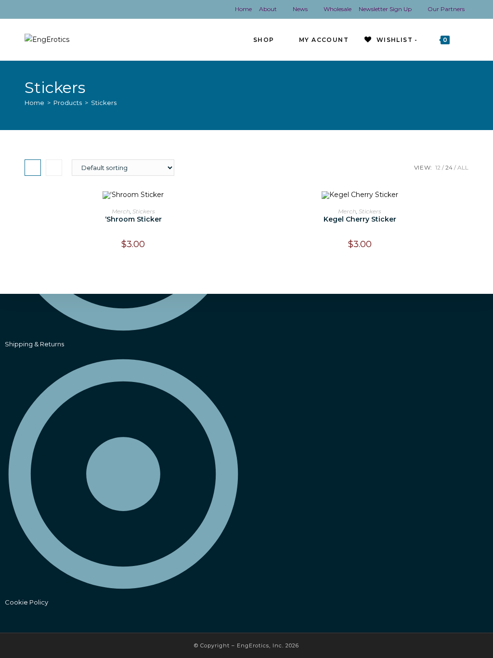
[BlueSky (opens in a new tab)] (80, 9)
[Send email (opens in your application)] (96, 9)
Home (243, 9)
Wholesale (337, 9)
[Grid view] (33, 167)
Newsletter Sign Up (385, 9)
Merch (121, 211)
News (300, 9)
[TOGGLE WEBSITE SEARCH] (466, 40)
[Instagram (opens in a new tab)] (48, 9)
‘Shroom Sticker (133, 219)
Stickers (104, 102)
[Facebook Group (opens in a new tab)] (34, 9)
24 (449, 167)
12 (438, 167)
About (268, 9)
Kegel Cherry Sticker (360, 219)
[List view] (54, 167)
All (462, 167)
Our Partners (446, 9)
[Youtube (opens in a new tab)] (64, 9)
